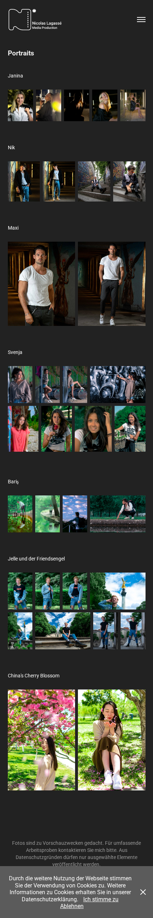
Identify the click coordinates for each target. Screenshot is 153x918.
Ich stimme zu (100, 899)
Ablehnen (72, 905)
